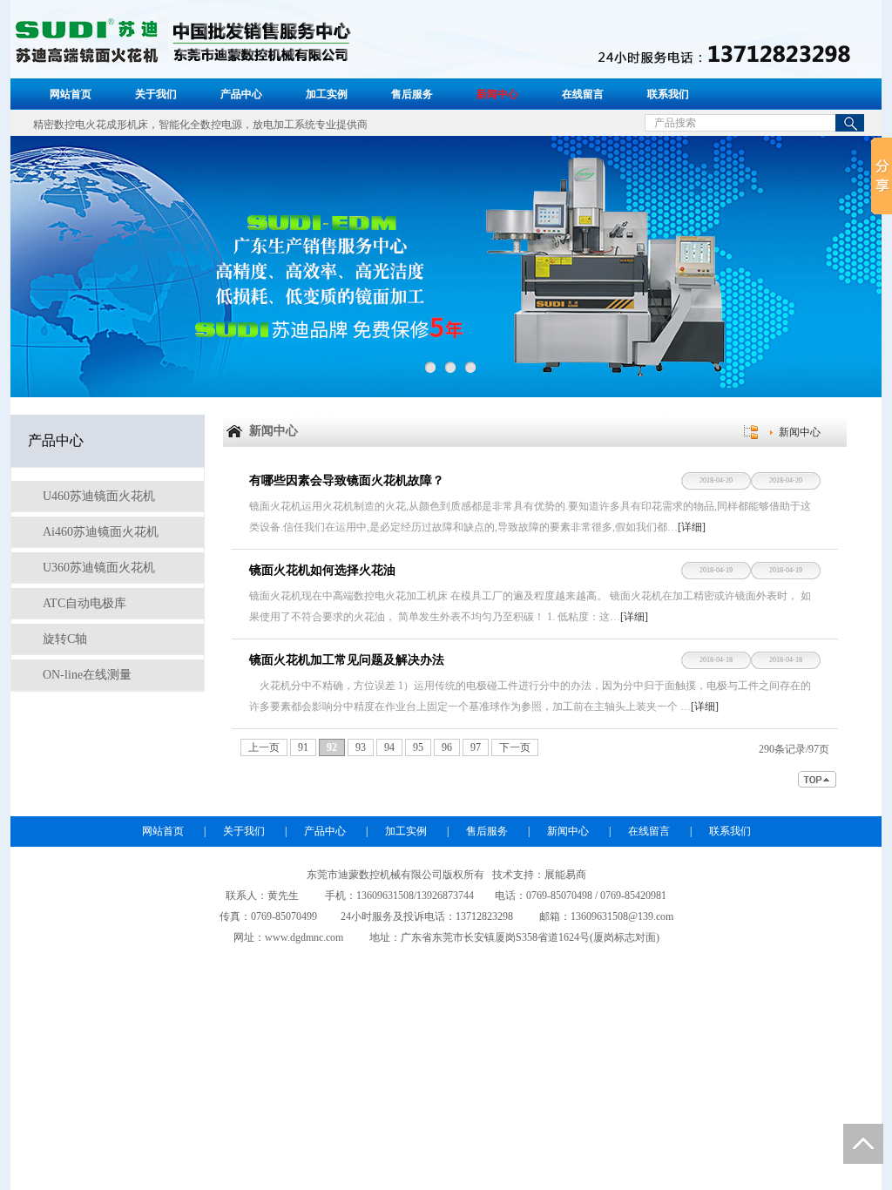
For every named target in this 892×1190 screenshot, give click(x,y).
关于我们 (156, 94)
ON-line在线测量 (85, 674)
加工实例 (327, 94)
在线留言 (583, 94)
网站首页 (70, 94)
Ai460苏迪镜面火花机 (99, 531)
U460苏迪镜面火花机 (97, 496)
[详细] (692, 527)
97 (475, 747)
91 (303, 747)
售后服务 (412, 94)
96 (447, 747)
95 (418, 747)
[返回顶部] (818, 778)
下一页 (514, 747)
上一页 (264, 747)
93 (360, 747)
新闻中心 (497, 94)
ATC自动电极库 (82, 603)
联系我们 (668, 94)
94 (389, 747)
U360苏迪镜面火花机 (97, 567)
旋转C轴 (63, 639)
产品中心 (241, 94)
